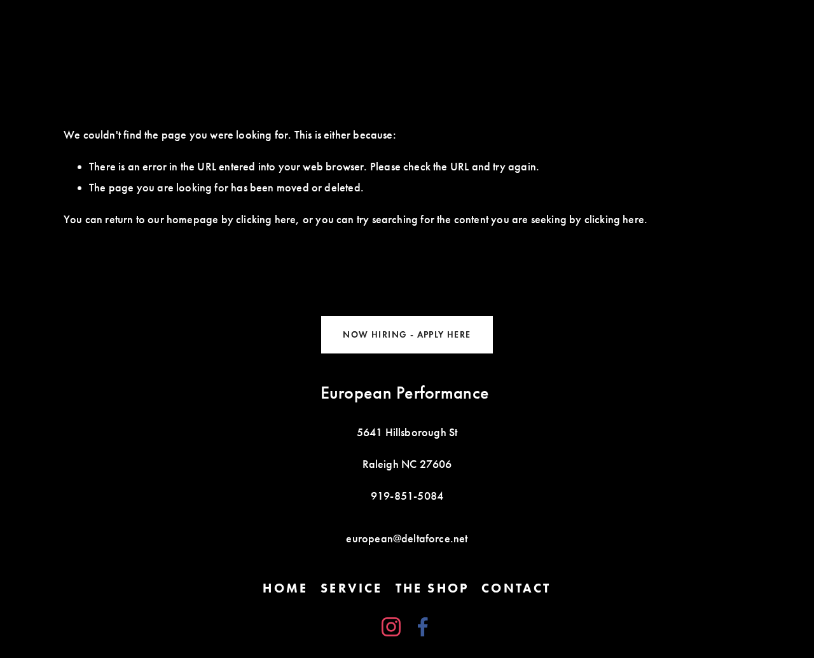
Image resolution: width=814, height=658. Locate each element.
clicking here (266, 219)
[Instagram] (391, 627)
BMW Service (640, 40)
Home (448, 40)
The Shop (95, 40)
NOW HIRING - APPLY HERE (407, 334)
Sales (303, 40)
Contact (239, 40)
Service (168, 40)
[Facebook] (423, 627)
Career (722, 40)
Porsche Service (536, 40)
